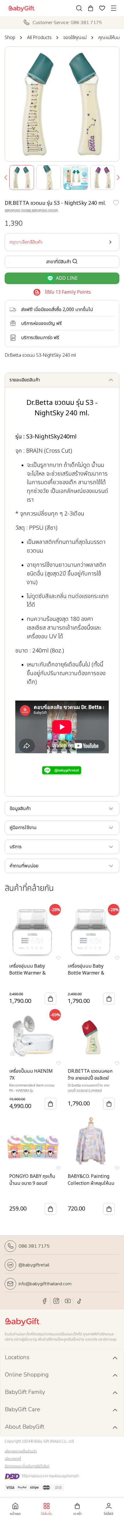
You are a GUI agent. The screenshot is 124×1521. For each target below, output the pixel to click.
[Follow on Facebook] (45, 1301)
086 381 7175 (34, 1246)
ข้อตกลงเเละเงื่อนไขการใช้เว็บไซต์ (27, 1466)
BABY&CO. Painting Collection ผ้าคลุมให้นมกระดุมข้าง (91, 1183)
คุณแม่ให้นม (109, 37)
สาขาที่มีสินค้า (58, 261)
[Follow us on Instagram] (56, 1301)
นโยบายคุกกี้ (13, 1458)
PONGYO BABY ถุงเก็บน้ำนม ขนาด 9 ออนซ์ (32, 1180)
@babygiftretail (33, 1265)
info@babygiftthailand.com (45, 1284)
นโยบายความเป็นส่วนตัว (21, 1451)
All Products (39, 37)
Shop (10, 37)
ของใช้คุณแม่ (75, 37)
